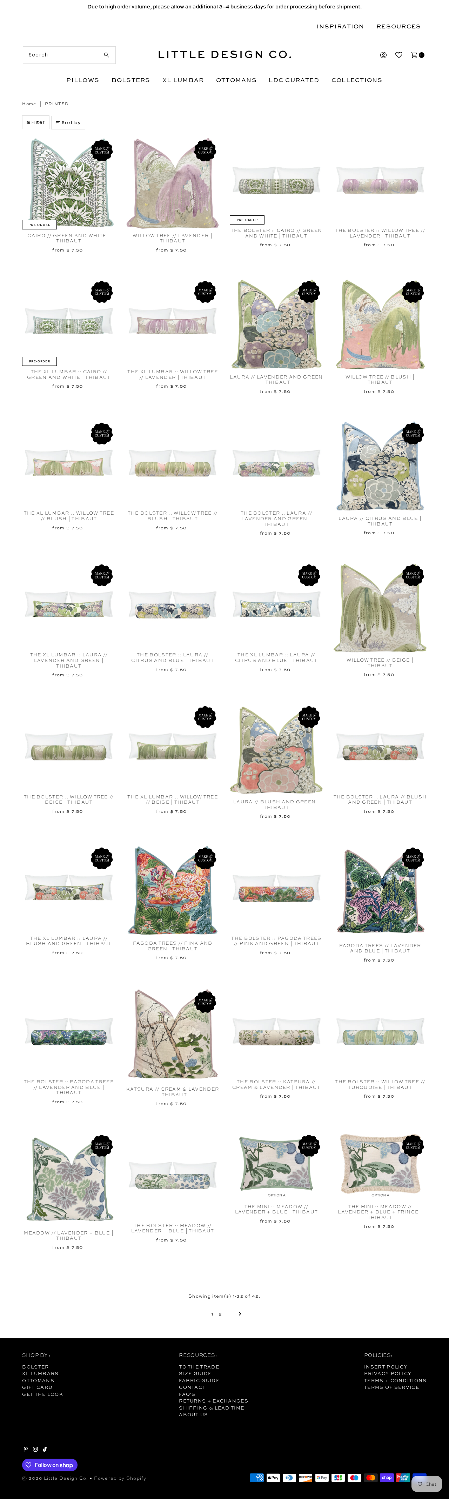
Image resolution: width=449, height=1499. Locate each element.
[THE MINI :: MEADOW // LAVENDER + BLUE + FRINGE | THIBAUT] (380, 1166)
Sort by (71, 122)
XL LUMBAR (183, 80)
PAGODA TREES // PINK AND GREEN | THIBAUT (173, 946)
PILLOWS (82, 80)
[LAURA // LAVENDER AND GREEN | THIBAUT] (276, 324)
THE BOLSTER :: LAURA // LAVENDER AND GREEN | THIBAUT (276, 518)
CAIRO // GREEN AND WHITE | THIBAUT (68, 238)
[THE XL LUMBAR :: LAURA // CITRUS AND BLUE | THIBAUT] (276, 605)
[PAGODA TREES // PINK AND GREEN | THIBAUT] (172, 890)
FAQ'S (187, 1394)
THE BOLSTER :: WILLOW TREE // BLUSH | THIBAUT (173, 516)
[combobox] (69, 55)
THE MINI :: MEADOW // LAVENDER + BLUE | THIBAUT (276, 1209)
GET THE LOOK (42, 1394)
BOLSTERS (131, 80)
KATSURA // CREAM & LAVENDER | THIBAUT (172, 1092)
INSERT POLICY (386, 1367)
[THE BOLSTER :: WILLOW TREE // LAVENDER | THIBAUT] (380, 180)
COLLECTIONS (357, 80)
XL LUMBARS (40, 1373)
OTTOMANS (236, 80)
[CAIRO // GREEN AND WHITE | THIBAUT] (68, 182)
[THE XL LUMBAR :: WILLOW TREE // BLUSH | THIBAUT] (68, 463)
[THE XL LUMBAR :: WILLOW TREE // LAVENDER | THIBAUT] (172, 322)
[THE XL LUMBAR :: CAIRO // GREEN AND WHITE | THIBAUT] (68, 322)
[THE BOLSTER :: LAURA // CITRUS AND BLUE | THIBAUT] (172, 605)
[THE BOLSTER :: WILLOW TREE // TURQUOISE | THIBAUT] (380, 1032)
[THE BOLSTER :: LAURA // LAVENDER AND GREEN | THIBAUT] (276, 463)
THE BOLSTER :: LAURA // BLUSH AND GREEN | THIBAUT (380, 799)
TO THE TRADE (199, 1367)
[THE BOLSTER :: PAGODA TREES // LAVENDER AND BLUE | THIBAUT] (68, 1032)
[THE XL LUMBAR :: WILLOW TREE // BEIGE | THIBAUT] (172, 747)
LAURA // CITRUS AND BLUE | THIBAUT (380, 521)
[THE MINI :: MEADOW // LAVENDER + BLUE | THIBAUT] (276, 1166)
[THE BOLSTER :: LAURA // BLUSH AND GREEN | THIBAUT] (380, 747)
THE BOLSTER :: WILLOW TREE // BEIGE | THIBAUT (69, 799)
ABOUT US (193, 1414)
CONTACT (192, 1387)
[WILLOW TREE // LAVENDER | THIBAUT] (172, 182)
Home (29, 104)
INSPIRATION (340, 26)
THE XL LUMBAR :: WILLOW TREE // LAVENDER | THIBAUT (172, 374)
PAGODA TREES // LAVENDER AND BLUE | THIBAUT (380, 948)
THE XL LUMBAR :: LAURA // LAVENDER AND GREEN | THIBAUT (69, 660)
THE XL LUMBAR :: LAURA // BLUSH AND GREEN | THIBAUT (69, 941)
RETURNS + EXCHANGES (213, 1401)
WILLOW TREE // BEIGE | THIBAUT (380, 663)
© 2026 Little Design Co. (55, 1478)
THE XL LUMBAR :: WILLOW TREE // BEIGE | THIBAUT (172, 799)
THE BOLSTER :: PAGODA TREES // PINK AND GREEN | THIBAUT (276, 941)
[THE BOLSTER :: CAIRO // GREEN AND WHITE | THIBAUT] (276, 180)
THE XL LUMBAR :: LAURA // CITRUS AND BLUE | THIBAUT (276, 657)
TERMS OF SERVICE (391, 1387)
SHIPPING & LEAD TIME (211, 1408)
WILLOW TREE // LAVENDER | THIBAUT (173, 238)
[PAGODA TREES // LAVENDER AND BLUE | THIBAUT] (380, 891)
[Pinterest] (26, 1450)
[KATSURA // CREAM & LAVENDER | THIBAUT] (172, 1035)
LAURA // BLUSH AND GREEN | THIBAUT (276, 804)
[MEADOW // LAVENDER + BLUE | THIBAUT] (68, 1179)
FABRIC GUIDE (199, 1380)
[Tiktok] (45, 1450)
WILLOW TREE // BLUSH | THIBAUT (380, 380)
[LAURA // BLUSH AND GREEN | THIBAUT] (276, 749)
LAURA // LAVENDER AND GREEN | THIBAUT (276, 380)
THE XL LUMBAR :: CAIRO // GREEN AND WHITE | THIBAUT (69, 374)
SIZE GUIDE (195, 1373)
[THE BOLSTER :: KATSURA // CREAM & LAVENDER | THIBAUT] (276, 1032)
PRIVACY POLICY (387, 1373)
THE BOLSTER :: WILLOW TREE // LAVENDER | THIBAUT (380, 233)
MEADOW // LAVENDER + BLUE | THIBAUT (69, 1236)
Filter (38, 122)
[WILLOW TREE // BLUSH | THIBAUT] (380, 324)
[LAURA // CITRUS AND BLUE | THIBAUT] (380, 466)
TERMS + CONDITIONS (395, 1380)
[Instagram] (35, 1450)
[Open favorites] (399, 55)
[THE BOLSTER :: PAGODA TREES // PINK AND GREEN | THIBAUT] (276, 888)
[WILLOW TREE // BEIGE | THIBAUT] (380, 607)
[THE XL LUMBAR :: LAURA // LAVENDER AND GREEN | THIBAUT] (68, 605)
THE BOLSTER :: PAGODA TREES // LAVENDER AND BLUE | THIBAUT (69, 1087)
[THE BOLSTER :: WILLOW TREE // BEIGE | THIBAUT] (68, 747)
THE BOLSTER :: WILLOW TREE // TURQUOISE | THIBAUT (380, 1084)
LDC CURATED (294, 80)
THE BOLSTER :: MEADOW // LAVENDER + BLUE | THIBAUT (172, 1228)
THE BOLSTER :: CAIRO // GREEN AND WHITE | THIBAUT (276, 233)
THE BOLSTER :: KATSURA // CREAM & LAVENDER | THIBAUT (276, 1084)
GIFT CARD (37, 1387)
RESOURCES (398, 26)
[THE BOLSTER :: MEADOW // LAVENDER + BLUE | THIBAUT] (172, 1175)
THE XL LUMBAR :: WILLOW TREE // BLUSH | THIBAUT (69, 516)
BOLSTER (35, 1367)
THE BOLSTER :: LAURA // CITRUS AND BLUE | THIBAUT (172, 657)
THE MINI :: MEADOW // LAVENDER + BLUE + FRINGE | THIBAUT (380, 1212)
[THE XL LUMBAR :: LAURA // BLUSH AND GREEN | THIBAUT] (68, 888)
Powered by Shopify (120, 1478)
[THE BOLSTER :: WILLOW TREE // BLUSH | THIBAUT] (172, 463)
